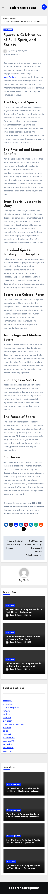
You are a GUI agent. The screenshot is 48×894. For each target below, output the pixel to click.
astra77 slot (8, 751)
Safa (13, 51)
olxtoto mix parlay (11, 707)
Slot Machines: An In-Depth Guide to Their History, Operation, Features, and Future (23, 842)
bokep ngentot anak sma (13, 724)
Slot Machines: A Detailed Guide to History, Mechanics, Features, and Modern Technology (22, 791)
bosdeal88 (7, 701)
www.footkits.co (11, 77)
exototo (6, 714)
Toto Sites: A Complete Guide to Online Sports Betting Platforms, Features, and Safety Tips (22, 817)
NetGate (6, 711)
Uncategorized (13, 784)
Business (8, 30)
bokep (5, 731)
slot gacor (7, 721)
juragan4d (7, 734)
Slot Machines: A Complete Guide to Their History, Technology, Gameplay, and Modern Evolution (23, 612)
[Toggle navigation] (3, 7)
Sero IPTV (7, 727)
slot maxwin (8, 748)
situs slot (7, 718)
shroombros (8, 704)
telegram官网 (9, 741)
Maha (11, 615)
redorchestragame (23, 8)
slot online (7, 744)
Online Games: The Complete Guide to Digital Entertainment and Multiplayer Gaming (23, 666)
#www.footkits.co (13, 55)
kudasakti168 (9, 737)
